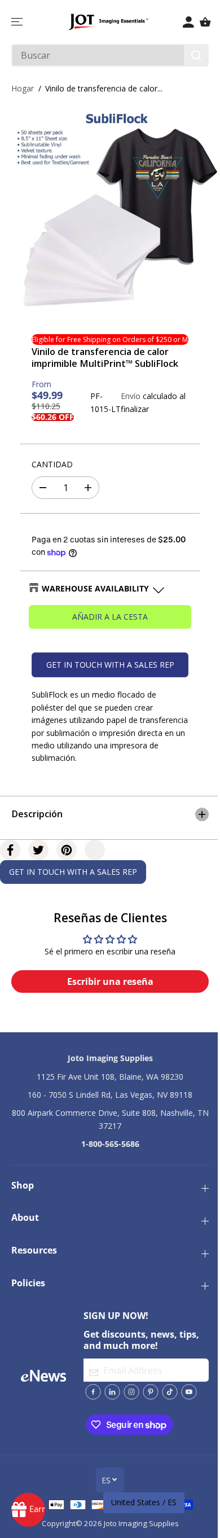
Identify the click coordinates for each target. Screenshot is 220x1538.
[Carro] (205, 22)
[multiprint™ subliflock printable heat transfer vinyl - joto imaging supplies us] (113, 210)
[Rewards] (28, 1510)
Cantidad (52, 464)
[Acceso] (188, 22)
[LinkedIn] (108, 1398)
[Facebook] (10, 857)
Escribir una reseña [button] (107, 989)
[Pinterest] (66, 856)
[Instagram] (128, 1398)
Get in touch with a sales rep (110, 664)
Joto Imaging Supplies (138, 1530)
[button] (18, 22)
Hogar (22, 88)
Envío (130, 396)
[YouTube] (185, 1398)
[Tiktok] (166, 1398)
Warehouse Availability (95, 588)
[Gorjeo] (38, 856)
